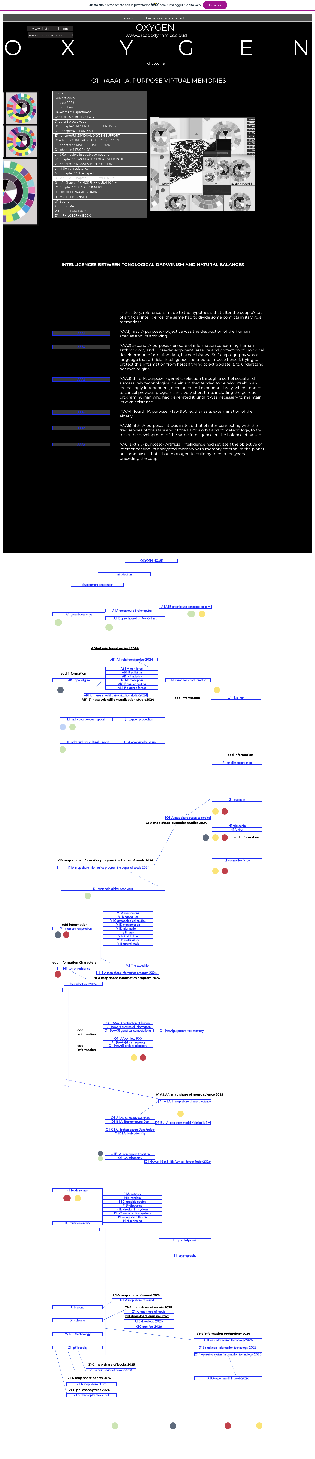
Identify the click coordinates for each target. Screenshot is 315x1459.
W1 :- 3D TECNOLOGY (70, 211)
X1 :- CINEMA (64, 206)
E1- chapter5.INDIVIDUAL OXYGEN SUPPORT (87, 136)
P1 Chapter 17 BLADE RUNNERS (78, 187)
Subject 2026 (65, 98)
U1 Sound (62, 202)
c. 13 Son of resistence (72, 169)
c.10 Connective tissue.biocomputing (82, 155)
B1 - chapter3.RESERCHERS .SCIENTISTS (85, 126)
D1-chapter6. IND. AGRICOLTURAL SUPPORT (87, 140)
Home (59, 93)
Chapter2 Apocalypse (70, 122)
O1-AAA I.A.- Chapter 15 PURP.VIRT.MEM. (85, 178)
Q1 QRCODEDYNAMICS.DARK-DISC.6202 (84, 192)
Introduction (64, 107)
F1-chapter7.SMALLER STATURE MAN (82, 145)
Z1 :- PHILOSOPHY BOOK (73, 216)
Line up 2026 (64, 103)
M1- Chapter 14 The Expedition (77, 173)
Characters (87, 962)
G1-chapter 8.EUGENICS (72, 150)
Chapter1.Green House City (74, 117)
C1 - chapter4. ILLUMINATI (74, 131)
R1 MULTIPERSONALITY (72, 197)
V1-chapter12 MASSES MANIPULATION (83, 164)
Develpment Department (73, 112)
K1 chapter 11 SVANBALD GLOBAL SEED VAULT (90, 159)
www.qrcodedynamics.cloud (153, 18)
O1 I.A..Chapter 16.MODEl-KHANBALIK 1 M (86, 183)
